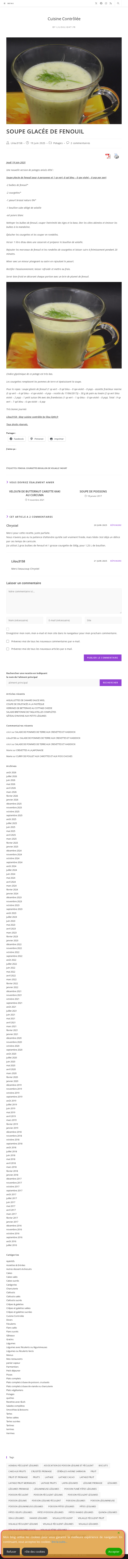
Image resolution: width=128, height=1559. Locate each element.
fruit (93, 1471)
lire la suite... (59, 1542)
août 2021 (11, 1006)
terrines (10, 1429)
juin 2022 (10, 967)
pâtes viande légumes (81, 1512)
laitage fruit (87, 1477)
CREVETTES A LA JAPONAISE (29, 750)
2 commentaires (80, 143)
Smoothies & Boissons (17, 1409)
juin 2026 (10, 780)
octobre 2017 (12, 1186)
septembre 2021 (14, 1002)
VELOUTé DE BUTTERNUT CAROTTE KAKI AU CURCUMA (34, 493)
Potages (58, 143)
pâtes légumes (88, 1506)
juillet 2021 (11, 1010)
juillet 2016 (11, 1245)
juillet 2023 (11, 916)
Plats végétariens (14, 1390)
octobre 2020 (12, 1045)
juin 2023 (10, 920)
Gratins (10, 1339)
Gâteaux (10, 1335)
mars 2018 (11, 1166)
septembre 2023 (14, 909)
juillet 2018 (11, 1151)
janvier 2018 (12, 1174)
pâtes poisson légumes (51, 1512)
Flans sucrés (12, 1331)
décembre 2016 (14, 1225)
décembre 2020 (14, 1038)
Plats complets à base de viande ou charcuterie (29, 1386)
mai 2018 (10, 1159)
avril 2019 (11, 1116)
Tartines (10, 1425)
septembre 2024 (14, 862)
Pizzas (9, 1374)
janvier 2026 (12, 799)
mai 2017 (10, 1206)
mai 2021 (10, 1018)
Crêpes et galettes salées (18, 1308)
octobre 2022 (12, 952)
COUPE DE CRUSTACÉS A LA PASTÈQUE (25, 704)
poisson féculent (18, 1494)
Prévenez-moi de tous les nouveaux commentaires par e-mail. (45, 641)
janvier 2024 (12, 893)
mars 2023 (11, 932)
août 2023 (11, 913)
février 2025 (12, 842)
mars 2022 (11, 979)
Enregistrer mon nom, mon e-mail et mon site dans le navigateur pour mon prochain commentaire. (61, 633)
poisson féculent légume (48, 1494)
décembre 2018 (14, 1131)
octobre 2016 (12, 1233)
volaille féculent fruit (91, 1518)
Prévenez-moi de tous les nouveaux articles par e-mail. (41, 648)
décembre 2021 (14, 991)
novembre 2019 (14, 1088)
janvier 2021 (12, 1034)
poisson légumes (75, 1500)
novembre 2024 (14, 854)
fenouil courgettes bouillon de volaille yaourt (42, 468)
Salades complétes (15, 1405)
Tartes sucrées (13, 1421)
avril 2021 (11, 1022)
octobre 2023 (12, 905)
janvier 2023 (12, 940)
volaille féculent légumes (58, 1524)
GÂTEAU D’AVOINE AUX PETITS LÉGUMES (26, 715)
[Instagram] (106, 3)
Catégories (11, 1284)
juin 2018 (10, 1155)
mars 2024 (11, 885)
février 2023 (12, 936)
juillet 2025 (11, 823)
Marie (9, 756)
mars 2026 (11, 791)
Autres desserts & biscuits (19, 1269)
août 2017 (11, 1194)
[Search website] (118, 3)
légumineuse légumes (46, 1489)
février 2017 (12, 1217)
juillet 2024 (11, 869)
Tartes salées (12, 1417)
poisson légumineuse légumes (25, 1506)
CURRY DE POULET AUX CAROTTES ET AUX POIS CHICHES (44, 756)
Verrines (10, 1433)
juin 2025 (10, 827)
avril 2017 (11, 1209)
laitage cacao (66, 1477)
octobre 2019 (12, 1092)
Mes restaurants (14, 1358)
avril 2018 (11, 1163)
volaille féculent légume (23, 1524)
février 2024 (12, 889)
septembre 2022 (14, 955)
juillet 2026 (11, 776)
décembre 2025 (14, 803)
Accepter (114, 1551)
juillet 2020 (11, 1057)
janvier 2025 (12, 846)
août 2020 (11, 1053)
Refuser (11, 1551)
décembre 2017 (14, 1178)
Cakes (9, 1273)
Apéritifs (10, 1261)
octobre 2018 (12, 1139)
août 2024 (11, 866)
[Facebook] (101, 3)
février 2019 (12, 1124)
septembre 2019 (14, 1096)
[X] (96, 3)
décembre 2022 (14, 944)
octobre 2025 (12, 811)
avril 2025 (11, 834)
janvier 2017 (12, 1221)
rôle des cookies (35, 1551)
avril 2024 (11, 881)
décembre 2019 (14, 1084)
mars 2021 (11, 1026)
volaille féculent (63, 1518)
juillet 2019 (11, 1104)
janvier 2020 (12, 1081)
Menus (9, 1355)
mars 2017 (11, 1213)
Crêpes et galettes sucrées (19, 1311)
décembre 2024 (14, 850)
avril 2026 (11, 787)
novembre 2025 (14, 807)
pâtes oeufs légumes (20, 1512)
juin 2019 (10, 1108)
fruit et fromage (18, 1477)
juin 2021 (10, 1014)
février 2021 (12, 1030)
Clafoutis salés (13, 1296)
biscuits (103, 1465)
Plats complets (13, 1378)
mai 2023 (10, 924)
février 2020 (12, 1077)
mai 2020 (10, 1065)
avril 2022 (11, 975)
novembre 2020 (14, 1042)
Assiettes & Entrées (15, 1265)
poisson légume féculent (46, 1500)
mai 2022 (10, 971)
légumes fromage (18, 1489)
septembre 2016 (14, 1237)
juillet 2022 (11, 963)
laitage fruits (49, 1483)
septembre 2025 (14, 815)
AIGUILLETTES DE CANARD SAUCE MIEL (25, 700)
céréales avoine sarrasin (71, 1471)
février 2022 (12, 983)
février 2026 (12, 795)
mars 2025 (11, 838)
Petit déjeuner (13, 1370)
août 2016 (11, 1241)
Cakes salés (12, 1276)
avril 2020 (11, 1069)
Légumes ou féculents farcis (20, 1351)
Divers (9, 1319)
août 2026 (11, 772)
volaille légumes (88, 1524)
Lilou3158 (16, 143)
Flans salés (11, 1327)
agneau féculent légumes (23, 1465)
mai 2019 (10, 1112)
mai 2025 (10, 831)
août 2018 (11, 1147)
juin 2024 (10, 873)
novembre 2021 (14, 995)
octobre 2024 (12, 858)
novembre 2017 (14, 1182)
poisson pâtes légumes (61, 1506)
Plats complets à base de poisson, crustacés (27, 1382)
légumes (112, 1483)
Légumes (10, 1343)
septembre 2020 (14, 1049)
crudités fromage (41, 1471)
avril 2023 (11, 928)
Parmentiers (12, 1366)
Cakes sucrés (12, 1280)
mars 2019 (11, 1120)
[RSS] (110, 3)
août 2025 (11, 819)
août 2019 (11, 1100)
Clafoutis (10, 1292)
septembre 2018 (14, 1143)
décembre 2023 (14, 897)
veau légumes (16, 1518)
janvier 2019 (12, 1127)
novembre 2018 (14, 1135)
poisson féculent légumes (83, 1494)
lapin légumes (70, 1483)
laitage (49, 1477)
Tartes (9, 1413)
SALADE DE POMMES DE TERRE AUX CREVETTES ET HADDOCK (45, 731)
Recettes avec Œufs (15, 1401)
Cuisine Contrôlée (64, 18)
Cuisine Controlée (15, 1315)
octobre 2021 (12, 998)
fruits (36, 1477)
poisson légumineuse (102, 1500)
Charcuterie (12, 1288)
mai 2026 (10, 784)
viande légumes (39, 1518)
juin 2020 (10, 1061)
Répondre (116, 525)
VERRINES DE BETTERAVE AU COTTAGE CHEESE (29, 708)
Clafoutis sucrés (14, 1300)
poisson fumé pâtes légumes (80, 1489)
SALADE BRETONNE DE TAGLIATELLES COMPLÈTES (31, 711)
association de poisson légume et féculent (69, 1465)
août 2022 (11, 959)
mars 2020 (11, 1073)
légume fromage (92, 1483)
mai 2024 (10, 877)
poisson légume (17, 1500)
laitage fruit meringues (22, 1483)
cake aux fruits (17, 1471)
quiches (10, 1397)
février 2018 (12, 1170)
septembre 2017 (14, 1190)
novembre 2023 (14, 901)
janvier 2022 (12, 987)
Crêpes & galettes (15, 1304)
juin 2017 (10, 1202)
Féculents (11, 1323)
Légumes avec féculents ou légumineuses (26, 1347)
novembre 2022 (14, 948)
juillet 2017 (11, 1198)
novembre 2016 (14, 1229)
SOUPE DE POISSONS (93, 491)
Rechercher (110, 682)
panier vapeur (13, 1362)
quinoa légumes (107, 1512)
